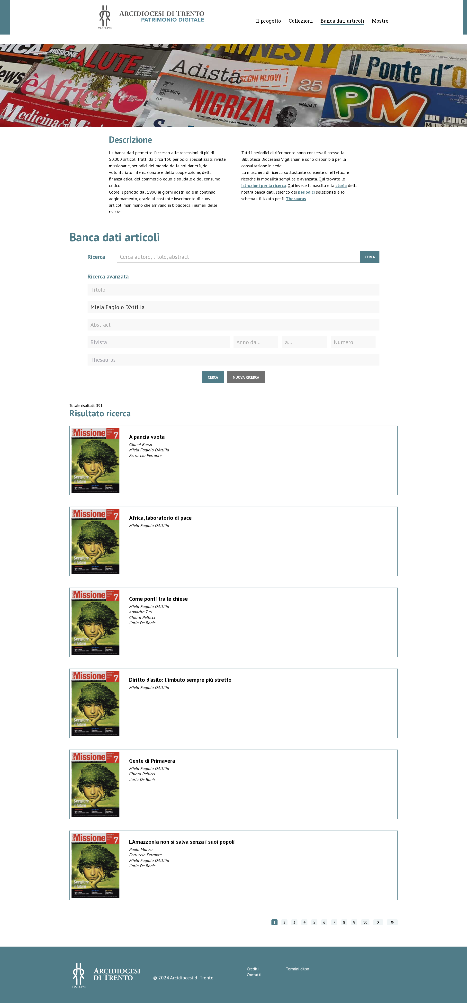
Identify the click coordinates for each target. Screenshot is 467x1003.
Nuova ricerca (246, 377)
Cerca (370, 256)
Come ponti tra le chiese (158, 598)
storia (341, 185)
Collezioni (301, 21)
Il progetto (268, 21)
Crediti (253, 969)
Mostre (380, 21)
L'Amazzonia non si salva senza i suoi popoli (182, 841)
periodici (306, 192)
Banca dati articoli (342, 21)
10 (365, 922)
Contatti (254, 974)
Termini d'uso (297, 969)
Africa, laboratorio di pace (160, 517)
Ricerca (96, 256)
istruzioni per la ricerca (263, 185)
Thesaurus (296, 198)
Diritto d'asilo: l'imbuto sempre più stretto (180, 679)
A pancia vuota (147, 436)
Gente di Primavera (152, 760)
